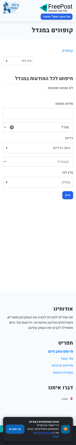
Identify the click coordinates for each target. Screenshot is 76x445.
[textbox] (38, 161)
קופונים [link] (67, 50)
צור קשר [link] (67, 358)
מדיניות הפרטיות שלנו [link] (46, 434)
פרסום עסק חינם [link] (60, 351)
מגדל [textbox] (40, 127)
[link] (55, 8)
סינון (67, 195)
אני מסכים (15, 429)
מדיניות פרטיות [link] (62, 365)
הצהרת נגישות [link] (63, 372)
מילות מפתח (64, 103)
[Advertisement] (38, 251)
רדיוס (69, 138)
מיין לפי (67, 172)
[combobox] (38, 127)
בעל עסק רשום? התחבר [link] (57, 17)
